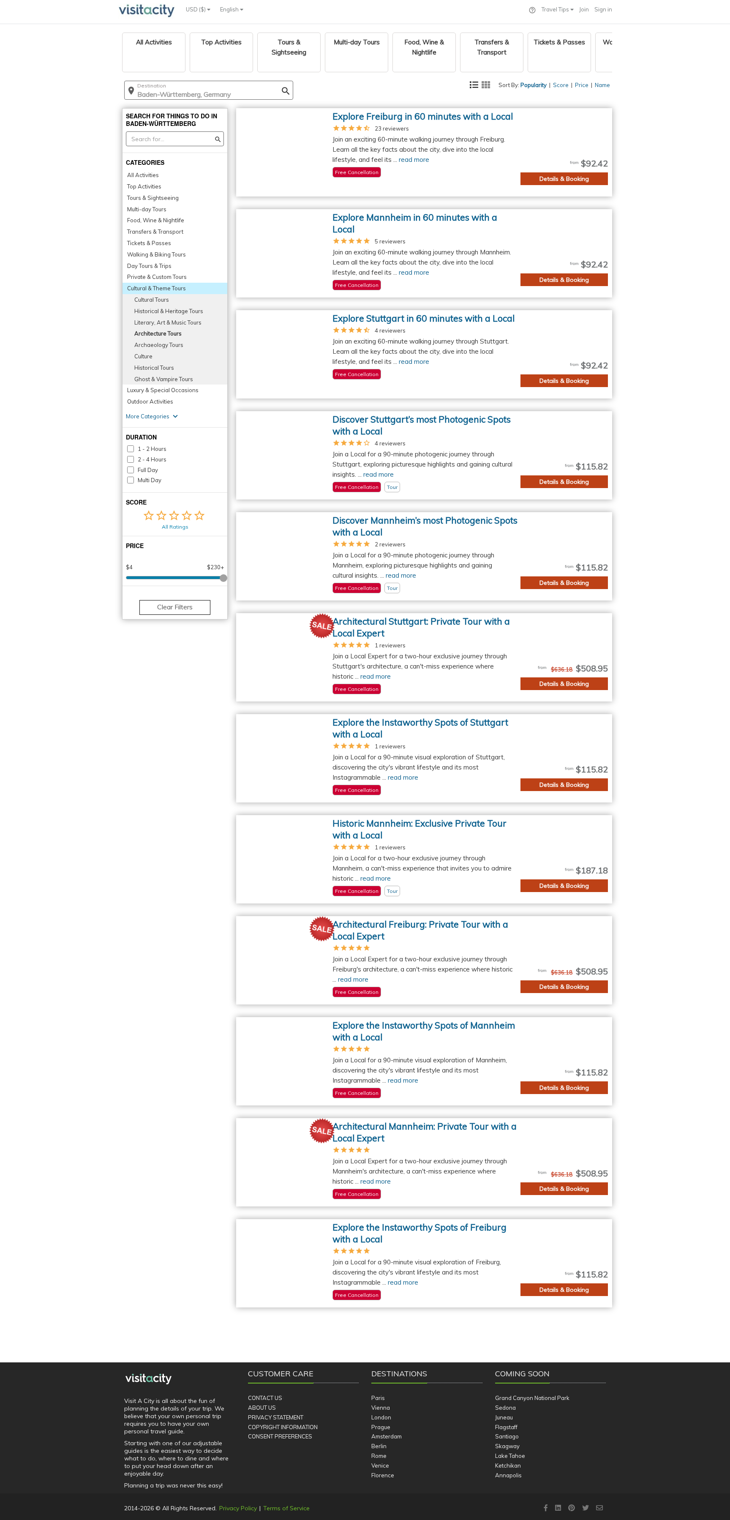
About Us (262, 1407)
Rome (379, 1455)
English (230, 9)
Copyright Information (283, 1427)
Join (584, 9)
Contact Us (265, 1397)
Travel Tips (556, 9)
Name (602, 85)
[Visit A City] (148, 1379)
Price (581, 85)
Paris (378, 1397)
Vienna (380, 1407)
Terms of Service (286, 1508)
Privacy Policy (238, 1508)
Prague (380, 1427)
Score (561, 85)
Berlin (379, 1446)
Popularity (533, 85)
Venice (380, 1465)
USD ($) (196, 9)
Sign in (603, 9)
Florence (382, 1475)
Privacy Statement (275, 1417)
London (381, 1417)
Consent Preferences (280, 1436)
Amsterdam (386, 1436)
